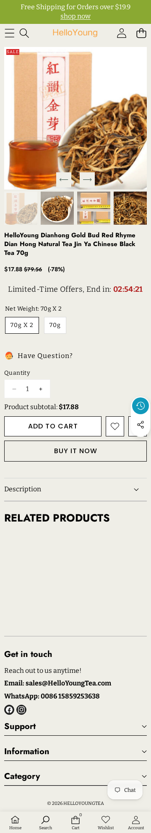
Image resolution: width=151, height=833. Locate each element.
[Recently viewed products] (140, 405)
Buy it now (75, 451)
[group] (20, 208)
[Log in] (121, 33)
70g (55, 325)
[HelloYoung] (75, 33)
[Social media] (140, 424)
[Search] (24, 33)
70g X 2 (22, 325)
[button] (141, 33)
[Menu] (9, 33)
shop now (75, 16)
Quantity (17, 372)
